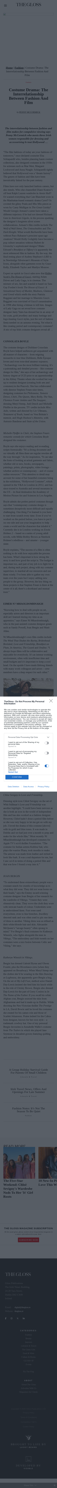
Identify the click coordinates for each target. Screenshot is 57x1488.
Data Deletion (13, 787)
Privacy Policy (43, 787)
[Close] (51, 701)
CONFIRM (17, 777)
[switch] (47, 743)
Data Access (28, 787)
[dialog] (28, 744)
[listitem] (28, 737)
